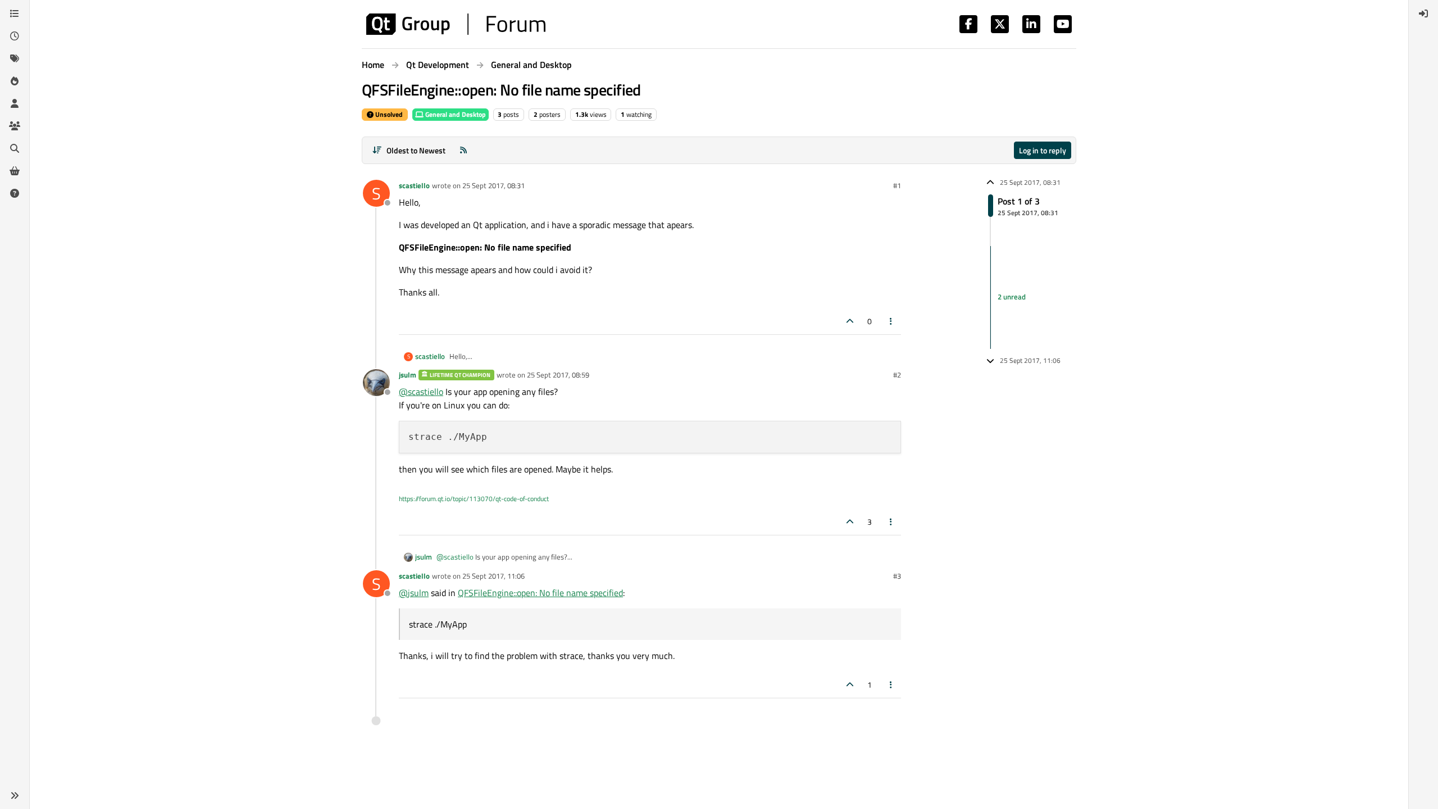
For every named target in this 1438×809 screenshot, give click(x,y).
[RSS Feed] (463, 150)
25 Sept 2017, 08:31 (493, 185)
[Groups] (14, 126)
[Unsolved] (14, 193)
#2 (897, 374)
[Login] (1423, 13)
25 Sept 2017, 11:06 (493, 575)
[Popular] (14, 81)
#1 (897, 185)
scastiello (414, 185)
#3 (897, 575)
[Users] (14, 103)
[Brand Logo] (455, 24)
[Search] (14, 148)
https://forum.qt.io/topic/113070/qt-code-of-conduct (474, 498)
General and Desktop (455, 114)
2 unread (1012, 297)
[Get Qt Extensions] (14, 171)
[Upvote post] (850, 321)
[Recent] (14, 36)
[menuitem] (1423, 13)
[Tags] (14, 58)
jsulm (407, 374)
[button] (14, 796)
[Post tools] (891, 321)
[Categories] (14, 13)
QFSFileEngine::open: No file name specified (540, 592)
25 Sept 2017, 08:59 (558, 374)
